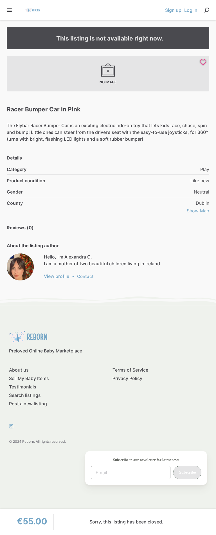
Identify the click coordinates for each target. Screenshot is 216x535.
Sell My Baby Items (29, 378)
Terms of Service (130, 370)
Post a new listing (28, 403)
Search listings (25, 395)
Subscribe (187, 472)
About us (19, 370)
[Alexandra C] (20, 266)
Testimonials (22, 387)
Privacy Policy (127, 378)
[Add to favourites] (203, 62)
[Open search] (206, 10)
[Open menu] (9, 10)
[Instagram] (13, 426)
